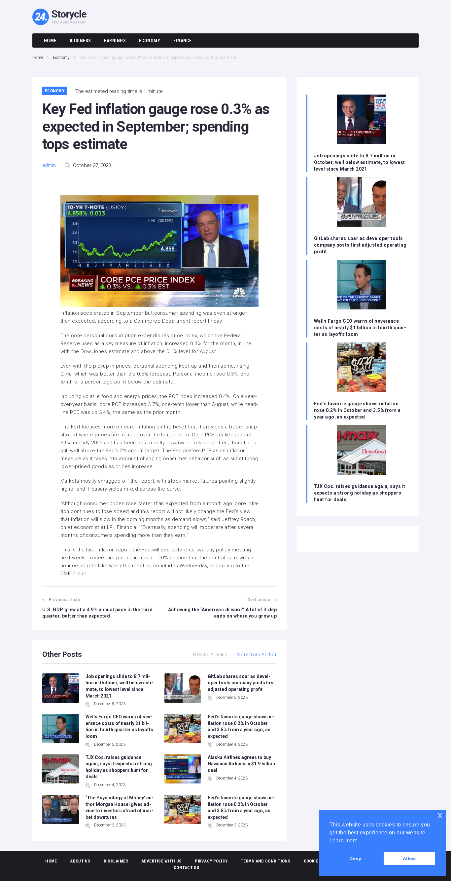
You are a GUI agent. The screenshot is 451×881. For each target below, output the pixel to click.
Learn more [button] (344, 840)
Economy (61, 57)
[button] (159, 252)
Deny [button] (355, 858)
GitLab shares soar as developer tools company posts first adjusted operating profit (241, 683)
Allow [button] (409, 858)
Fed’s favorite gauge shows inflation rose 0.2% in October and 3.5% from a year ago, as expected (357, 410)
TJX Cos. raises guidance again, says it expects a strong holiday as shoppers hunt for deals (359, 493)
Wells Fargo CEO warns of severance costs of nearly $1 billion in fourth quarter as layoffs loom (360, 327)
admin (49, 165)
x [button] (440, 815)
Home (37, 57)
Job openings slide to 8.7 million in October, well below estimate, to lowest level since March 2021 (359, 162)
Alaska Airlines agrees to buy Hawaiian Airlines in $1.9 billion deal (241, 764)
